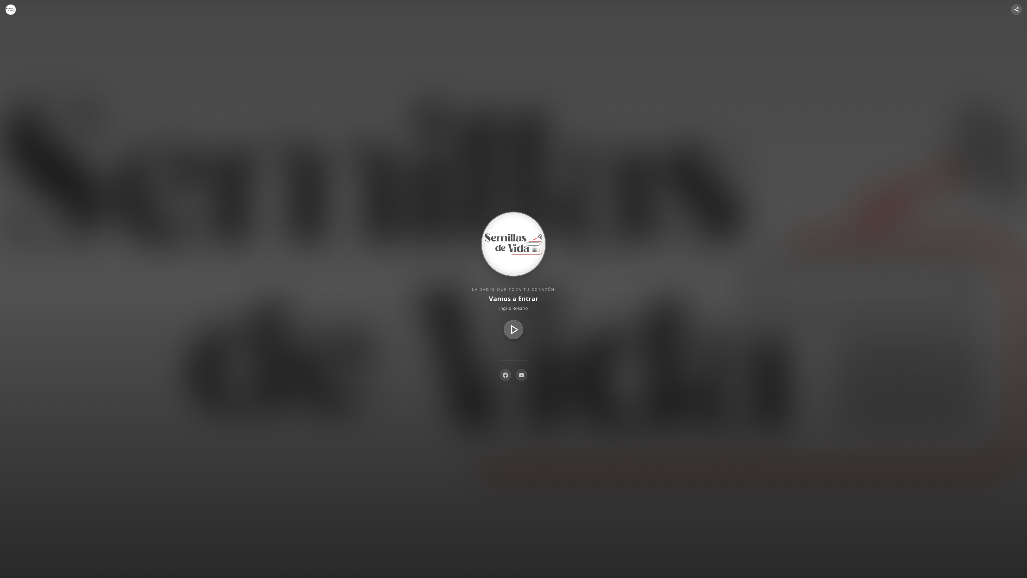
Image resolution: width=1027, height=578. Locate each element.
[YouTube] (521, 375)
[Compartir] (1016, 9)
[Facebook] (505, 375)
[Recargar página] (10, 9)
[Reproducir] (513, 329)
